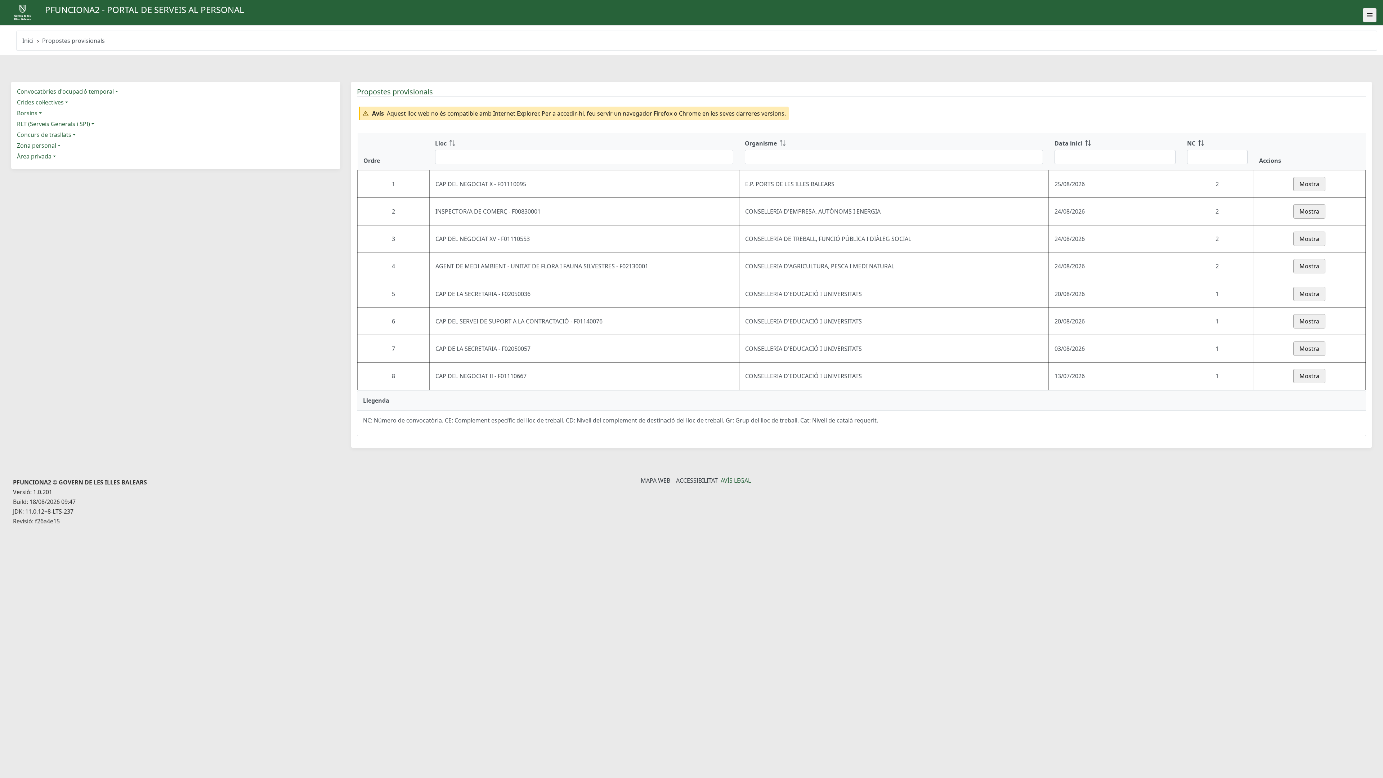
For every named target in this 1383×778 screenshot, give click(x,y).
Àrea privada (34, 156)
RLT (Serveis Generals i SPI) (53, 124)
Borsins (27, 113)
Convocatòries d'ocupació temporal (65, 91)
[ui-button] (1370, 15)
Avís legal (736, 480)
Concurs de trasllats (44, 135)
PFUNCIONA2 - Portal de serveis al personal (144, 9)
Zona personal (36, 145)
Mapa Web (655, 480)
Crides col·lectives (40, 102)
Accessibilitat (697, 480)
